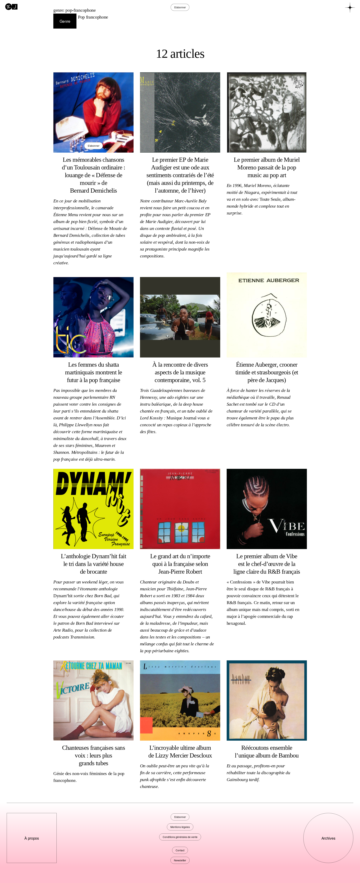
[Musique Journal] (11, 6)
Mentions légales (180, 827)
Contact (180, 850)
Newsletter (180, 860)
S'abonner (93, 145)
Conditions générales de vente (180, 837)
